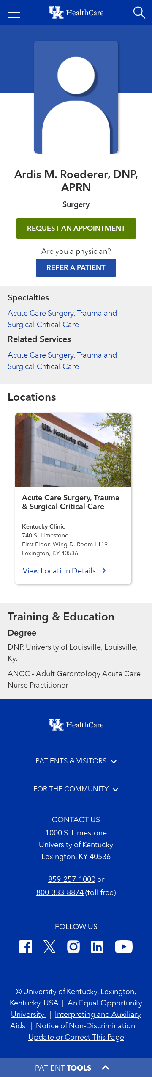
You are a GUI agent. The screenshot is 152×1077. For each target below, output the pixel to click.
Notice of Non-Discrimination (86, 1026)
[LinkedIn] (97, 948)
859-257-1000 (71, 880)
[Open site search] (139, 12)
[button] (14, 12)
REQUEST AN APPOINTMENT (76, 228)
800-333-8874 (60, 893)
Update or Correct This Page (76, 1037)
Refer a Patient (76, 268)
